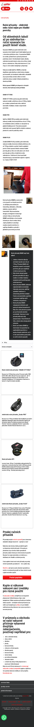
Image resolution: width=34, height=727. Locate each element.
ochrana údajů (12, 701)
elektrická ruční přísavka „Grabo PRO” (14, 414)
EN (27, 1)
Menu (7, 8)
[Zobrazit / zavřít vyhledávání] (22, 9)
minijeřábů (17, 668)
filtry (5, 342)
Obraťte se (6, 568)
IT (20, 1)
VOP (19, 701)
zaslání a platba (26, 701)
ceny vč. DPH (25, 696)
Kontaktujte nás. (7, 673)
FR (25, 1)
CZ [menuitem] (25, 1)
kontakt (4, 701)
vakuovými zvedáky (9, 596)
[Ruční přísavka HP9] (17, 449)
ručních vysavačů (17, 539)
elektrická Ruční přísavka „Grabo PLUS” (14, 504)
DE (32, 1)
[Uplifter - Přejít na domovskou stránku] (6, 4)
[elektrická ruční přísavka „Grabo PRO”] (17, 404)
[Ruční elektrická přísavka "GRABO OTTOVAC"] (17, 360)
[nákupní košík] (31, 9)
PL (30, 1)
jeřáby (18, 605)
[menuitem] (32, 1)
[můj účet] (26, 9)
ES (23, 1)
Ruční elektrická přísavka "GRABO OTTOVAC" (16, 370)
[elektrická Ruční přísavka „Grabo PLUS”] (17, 493)
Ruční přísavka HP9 (8, 459)
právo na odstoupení (17, 704)
